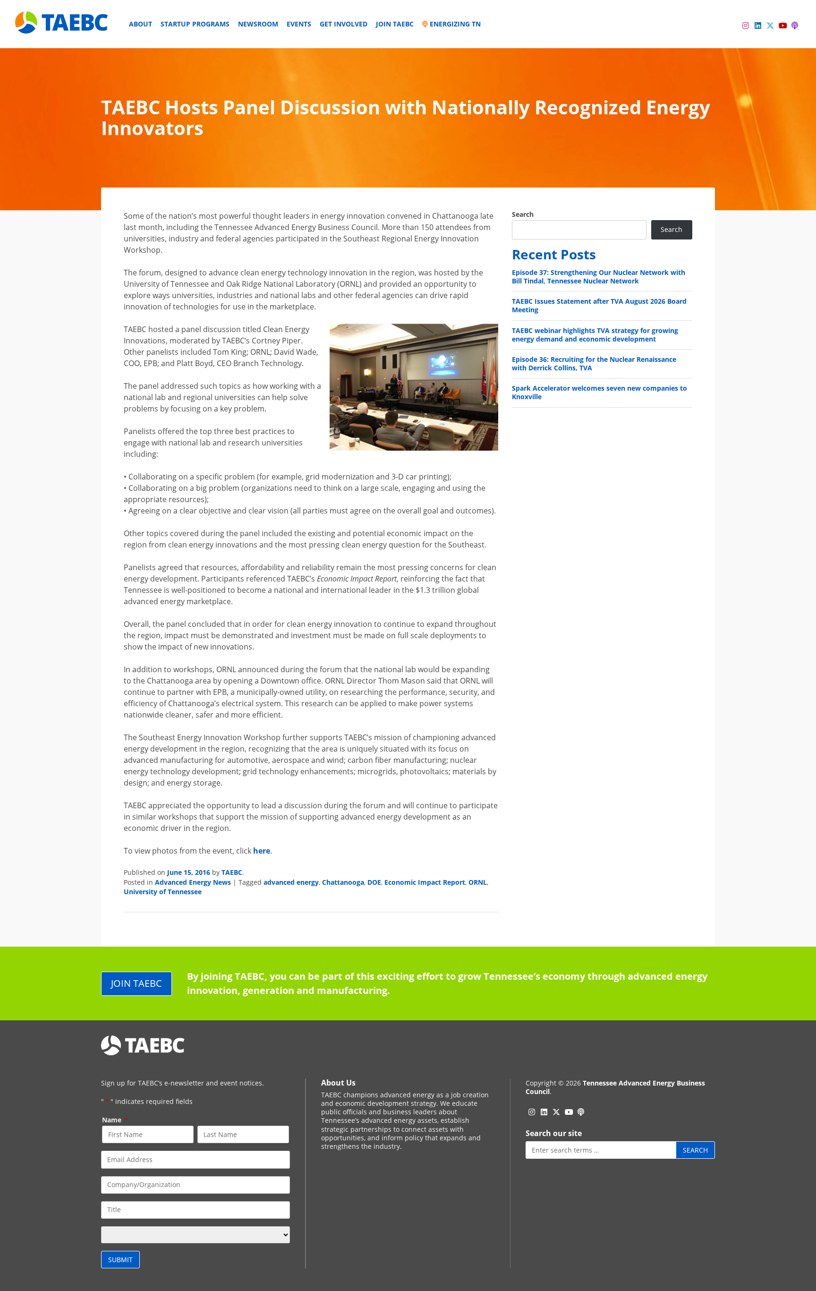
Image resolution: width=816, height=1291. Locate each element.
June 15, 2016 (188, 872)
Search (523, 214)
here (261, 851)
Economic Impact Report (424, 882)
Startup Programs (195, 23)
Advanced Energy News (193, 882)
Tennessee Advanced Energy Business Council (615, 1087)
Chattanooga (343, 882)
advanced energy (291, 882)
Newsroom (258, 23)
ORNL (477, 882)
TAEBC (231, 872)
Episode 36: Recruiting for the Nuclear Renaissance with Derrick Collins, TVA (594, 363)
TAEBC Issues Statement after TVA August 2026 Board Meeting (599, 305)
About (140, 23)
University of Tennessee (163, 891)
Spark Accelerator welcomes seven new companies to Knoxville (599, 392)
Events (299, 23)
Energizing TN (454, 23)
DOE (374, 882)
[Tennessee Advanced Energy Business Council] (62, 26)
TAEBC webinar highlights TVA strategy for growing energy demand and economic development (595, 334)
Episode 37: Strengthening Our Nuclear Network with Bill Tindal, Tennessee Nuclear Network (598, 276)
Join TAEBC (395, 23)
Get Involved (343, 23)
